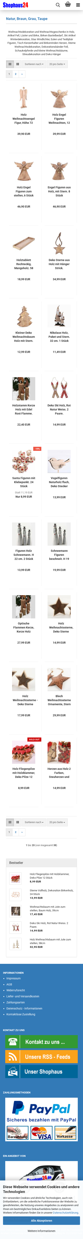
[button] (10, 64)
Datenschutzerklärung (65, 1212)
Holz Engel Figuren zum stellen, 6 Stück (23, 191)
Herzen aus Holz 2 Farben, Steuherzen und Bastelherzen (59, 773)
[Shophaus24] (14, 5)
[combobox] (34, 64)
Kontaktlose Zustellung (20, 1014)
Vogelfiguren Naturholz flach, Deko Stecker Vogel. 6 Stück (59, 482)
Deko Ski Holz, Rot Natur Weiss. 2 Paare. (59, 409)
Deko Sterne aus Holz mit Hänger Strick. (59, 264)
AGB (9, 984)
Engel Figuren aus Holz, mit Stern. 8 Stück (59, 191)
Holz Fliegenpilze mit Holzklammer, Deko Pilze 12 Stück (23, 773)
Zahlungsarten (15, 1002)
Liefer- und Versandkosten (22, 996)
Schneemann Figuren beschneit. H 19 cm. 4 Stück (59, 555)
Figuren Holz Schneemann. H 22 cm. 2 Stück (23, 554)
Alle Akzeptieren (41, 1220)
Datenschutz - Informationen (24, 1008)
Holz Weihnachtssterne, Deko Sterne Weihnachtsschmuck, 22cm (61, 628)
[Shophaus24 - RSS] (41, 1056)
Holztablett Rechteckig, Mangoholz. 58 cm (23, 264)
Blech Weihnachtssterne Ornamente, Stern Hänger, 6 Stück (59, 700)
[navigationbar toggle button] (78, 5)
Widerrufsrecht (15, 990)
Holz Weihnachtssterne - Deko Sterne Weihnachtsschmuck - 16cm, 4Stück (25, 700)
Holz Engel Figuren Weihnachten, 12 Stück (59, 119)
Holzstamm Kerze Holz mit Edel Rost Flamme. (23, 409)
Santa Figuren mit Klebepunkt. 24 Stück (23, 482)
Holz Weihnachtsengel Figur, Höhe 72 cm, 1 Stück (23, 119)
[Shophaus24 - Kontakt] (41, 1041)
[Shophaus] (41, 1071)
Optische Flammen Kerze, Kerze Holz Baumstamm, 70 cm (23, 628)
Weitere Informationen (41, 1231)
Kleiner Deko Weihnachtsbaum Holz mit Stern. (23, 336)
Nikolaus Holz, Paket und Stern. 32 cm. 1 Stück (59, 336)
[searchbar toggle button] (58, 5)
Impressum (13, 978)
